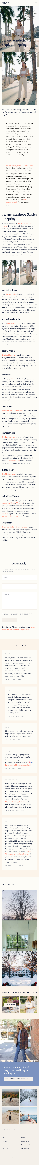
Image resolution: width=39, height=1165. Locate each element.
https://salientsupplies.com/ (15, 802)
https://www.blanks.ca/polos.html (18, 765)
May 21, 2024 (10, 768)
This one (19, 503)
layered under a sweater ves (12, 516)
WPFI (18, 1158)
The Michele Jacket (9, 474)
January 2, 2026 (11, 865)
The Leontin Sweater (10, 437)
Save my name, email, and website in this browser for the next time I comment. (18, 613)
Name (6, 577)
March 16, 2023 (13, 716)
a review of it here (13, 460)
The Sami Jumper (8, 355)
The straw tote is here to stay (12, 410)
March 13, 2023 (10, 679)
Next (23, 550)
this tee (13, 379)
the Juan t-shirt (11, 294)
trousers (5, 513)
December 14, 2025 (12, 810)
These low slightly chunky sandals (14, 527)
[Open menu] (36, 3)
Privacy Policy (24, 1157)
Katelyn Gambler (11, 1158)
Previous (16, 550)
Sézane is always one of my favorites (19, 165)
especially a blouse (8, 503)
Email (6, 586)
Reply (20, 679)
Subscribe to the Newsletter (18, 1078)
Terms (31, 1157)
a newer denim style (14, 323)
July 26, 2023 (10, 739)
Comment (7, 594)
